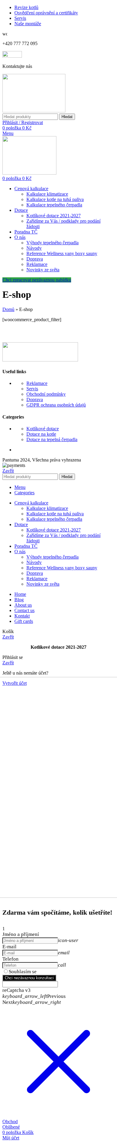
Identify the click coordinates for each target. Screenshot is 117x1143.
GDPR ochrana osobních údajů (56, 404)
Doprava (34, 258)
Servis (32, 388)
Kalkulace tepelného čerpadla (54, 204)
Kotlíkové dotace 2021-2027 (53, 215)
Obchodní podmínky (46, 394)
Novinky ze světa (42, 269)
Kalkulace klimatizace (47, 194)
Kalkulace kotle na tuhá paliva (55, 199)
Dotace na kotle (41, 434)
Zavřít (8, 470)
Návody (34, 248)
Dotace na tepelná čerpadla (51, 439)
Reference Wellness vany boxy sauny (61, 253)
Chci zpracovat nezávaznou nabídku (36, 279)
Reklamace (36, 264)
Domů (8, 309)
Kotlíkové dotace (42, 428)
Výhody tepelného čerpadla (52, 242)
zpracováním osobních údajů (68, 971)
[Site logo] (33, 110)
